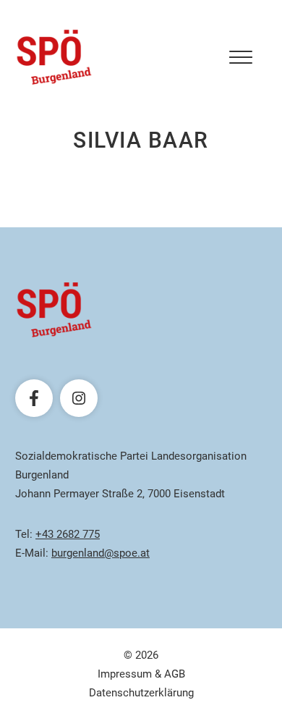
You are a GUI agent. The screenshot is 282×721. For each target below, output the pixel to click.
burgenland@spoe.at (100, 553)
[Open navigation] (241, 57)
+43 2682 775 (67, 534)
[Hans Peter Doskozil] (54, 57)
